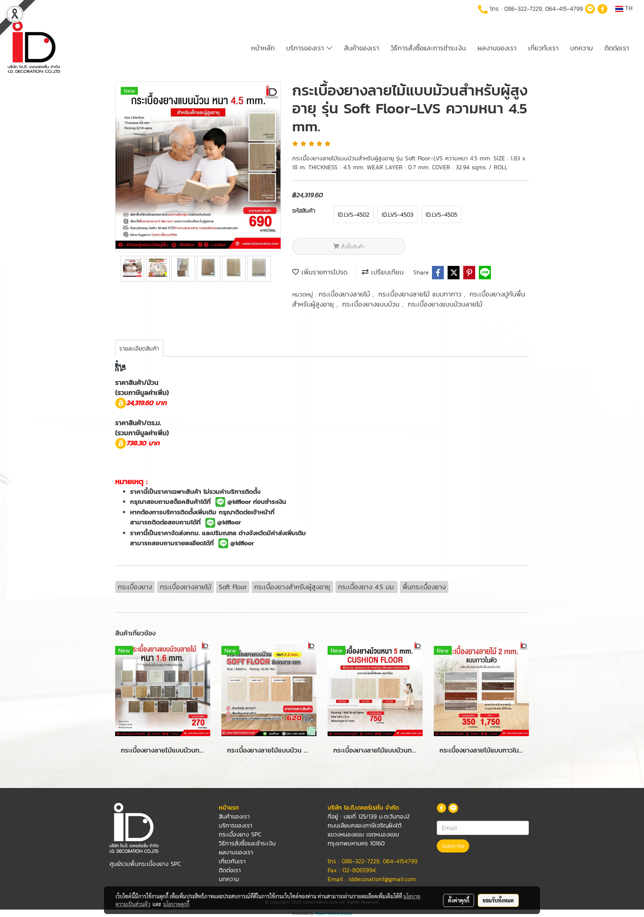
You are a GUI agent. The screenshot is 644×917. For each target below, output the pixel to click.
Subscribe (453, 846)
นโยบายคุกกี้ (176, 904)
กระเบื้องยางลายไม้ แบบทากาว (421, 294)
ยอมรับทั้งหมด (498, 900)
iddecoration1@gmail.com (382, 878)
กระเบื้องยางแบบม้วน (372, 304)
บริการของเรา (306, 48)
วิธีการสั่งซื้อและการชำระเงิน (428, 48)
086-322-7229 (523, 8)
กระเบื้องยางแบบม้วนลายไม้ (445, 304)
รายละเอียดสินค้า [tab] (139, 348)
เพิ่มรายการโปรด (323, 272)
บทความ (581, 48)
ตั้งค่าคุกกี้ (458, 900)
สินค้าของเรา (361, 48)
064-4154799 (400, 861)
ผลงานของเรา (497, 48)
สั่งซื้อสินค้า (351, 247)
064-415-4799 (564, 8)
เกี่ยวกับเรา (543, 48)
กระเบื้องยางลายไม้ (346, 294)
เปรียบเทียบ (386, 272)
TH (628, 9)
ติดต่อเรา (616, 48)
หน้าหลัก (263, 48)
